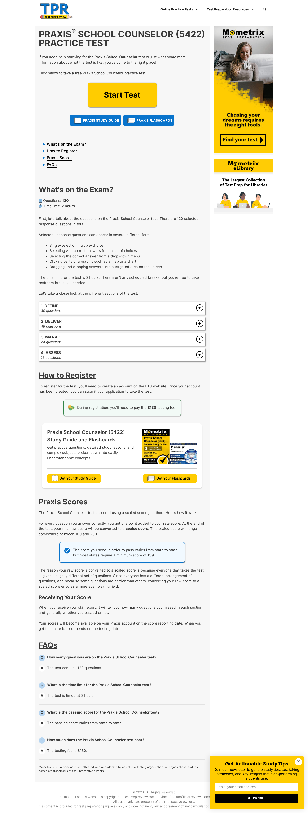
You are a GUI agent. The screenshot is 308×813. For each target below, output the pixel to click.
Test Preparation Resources (228, 9)
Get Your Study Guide (77, 478)
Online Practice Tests (176, 9)
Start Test (122, 94)
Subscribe (257, 798)
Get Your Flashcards (173, 478)
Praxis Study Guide (101, 120)
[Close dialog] (298, 761)
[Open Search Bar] (265, 9)
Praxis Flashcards (154, 120)
